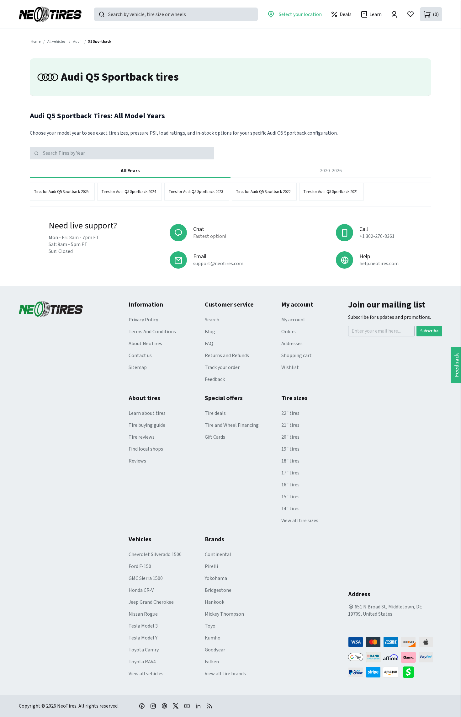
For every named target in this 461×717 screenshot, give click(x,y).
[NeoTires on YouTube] (187, 705)
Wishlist (290, 367)
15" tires (290, 496)
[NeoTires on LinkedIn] (198, 705)
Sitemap (138, 367)
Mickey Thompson (224, 614)
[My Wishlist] (410, 14)
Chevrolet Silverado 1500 (155, 554)
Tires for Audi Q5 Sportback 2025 (61, 192)
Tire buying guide (147, 425)
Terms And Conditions (152, 331)
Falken (212, 661)
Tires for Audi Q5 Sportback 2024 (128, 192)
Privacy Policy (143, 319)
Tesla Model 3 (143, 626)
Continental (218, 554)
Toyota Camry (144, 649)
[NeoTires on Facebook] (142, 705)
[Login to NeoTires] (394, 14)
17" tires (290, 472)
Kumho (212, 637)
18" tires (290, 460)
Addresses (292, 343)
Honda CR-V (141, 590)
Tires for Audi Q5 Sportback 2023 (195, 192)
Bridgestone (218, 590)
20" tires (290, 437)
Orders (288, 331)
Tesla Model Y (143, 637)
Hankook (214, 602)
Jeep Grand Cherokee (151, 602)
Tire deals (215, 413)
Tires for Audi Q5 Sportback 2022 (263, 192)
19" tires (290, 449)
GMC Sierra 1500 (146, 578)
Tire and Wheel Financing (232, 425)
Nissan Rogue (143, 614)
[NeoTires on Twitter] (175, 705)
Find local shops (146, 449)
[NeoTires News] (209, 705)
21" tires (290, 425)
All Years (130, 170)
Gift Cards (215, 437)
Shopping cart (296, 355)
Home (35, 41)
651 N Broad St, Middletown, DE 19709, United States (385, 610)
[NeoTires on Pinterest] (164, 705)
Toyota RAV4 (142, 661)
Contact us (140, 355)
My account (293, 319)
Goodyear (215, 649)
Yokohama (216, 578)
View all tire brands (225, 673)
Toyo (210, 626)
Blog (210, 331)
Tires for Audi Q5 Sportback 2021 (330, 192)
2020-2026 (331, 170)
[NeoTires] (74, 309)
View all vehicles (146, 673)
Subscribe (429, 331)
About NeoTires (145, 343)
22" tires (290, 413)
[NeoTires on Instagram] (153, 705)
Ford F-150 (140, 566)
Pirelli (211, 566)
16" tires (290, 484)
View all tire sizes (299, 520)
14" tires (290, 508)
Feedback (215, 379)
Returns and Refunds (227, 355)
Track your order (222, 367)
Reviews (137, 460)
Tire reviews (142, 437)
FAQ (209, 343)
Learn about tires (147, 413)
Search (212, 319)
